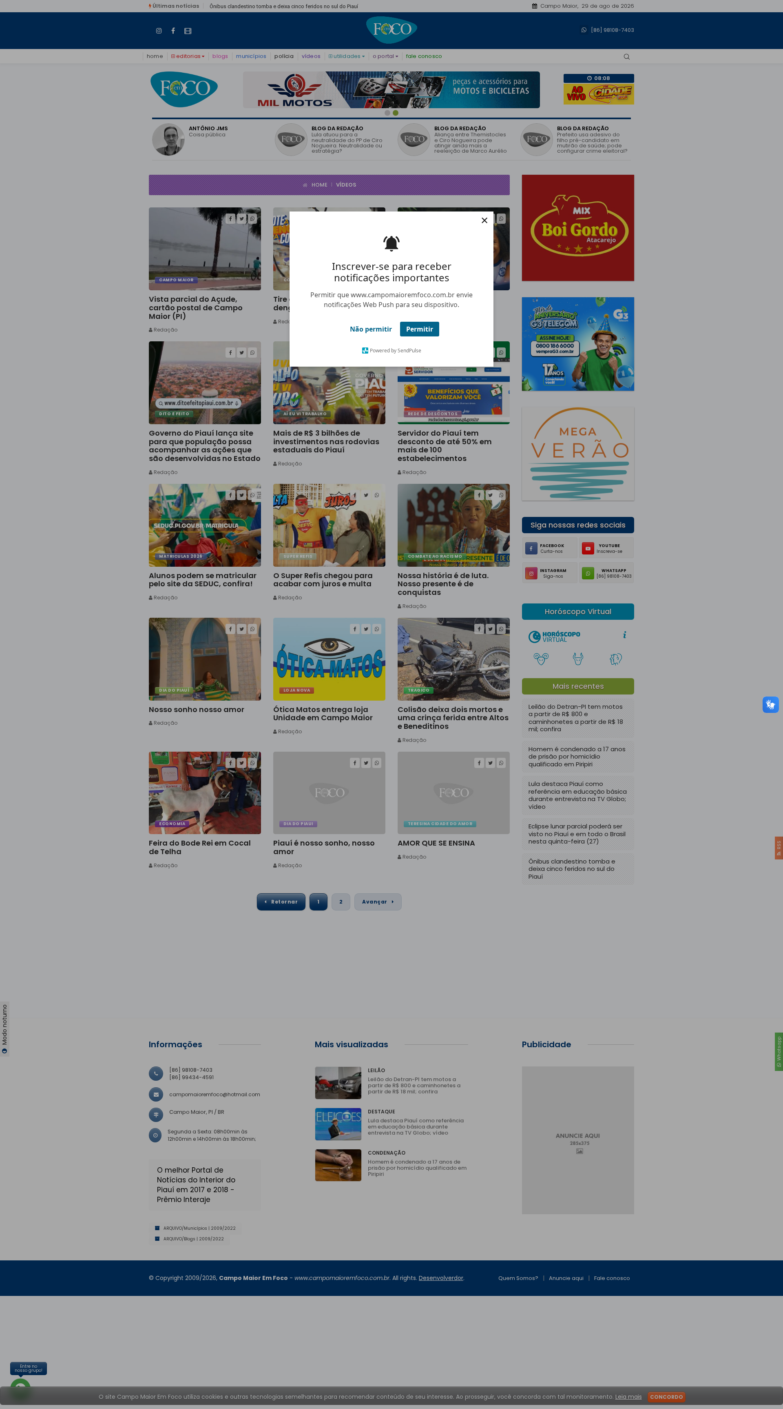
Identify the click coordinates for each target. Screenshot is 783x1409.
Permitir (419, 329)
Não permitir (371, 329)
